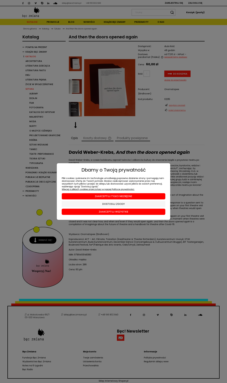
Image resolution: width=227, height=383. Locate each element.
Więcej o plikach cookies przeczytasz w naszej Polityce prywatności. (98, 189)
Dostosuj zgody (113, 204)
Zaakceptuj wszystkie (113, 211)
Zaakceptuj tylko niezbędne (113, 196)
